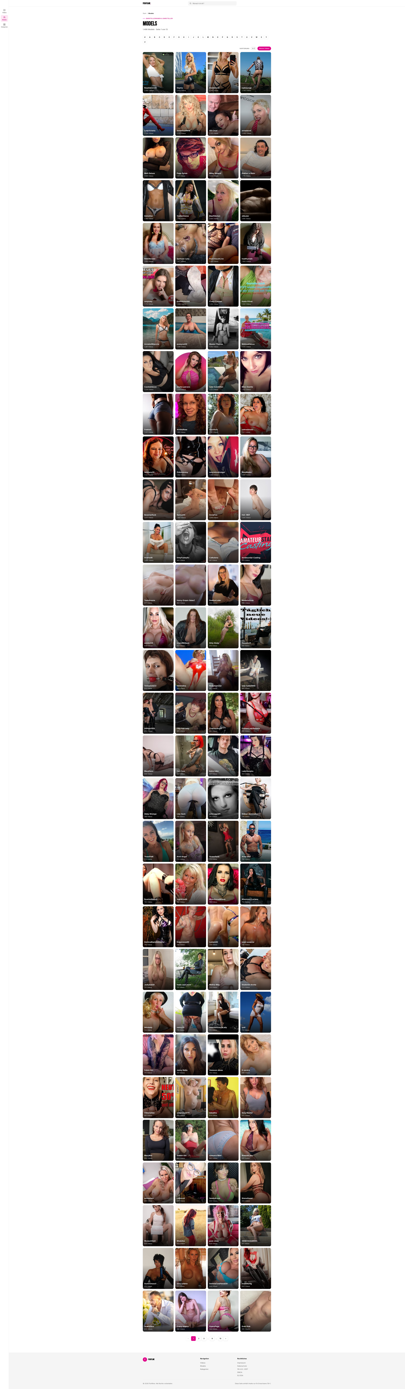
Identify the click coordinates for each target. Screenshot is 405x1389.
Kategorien (4, 27)
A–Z (253, 48)
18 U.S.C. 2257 (242, 1369)
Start (144, 13)
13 (220, 1338)
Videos (4, 12)
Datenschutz (242, 1366)
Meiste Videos (264, 48)
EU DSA (240, 1375)
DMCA (239, 1372)
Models (4, 20)
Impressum (241, 1363)
